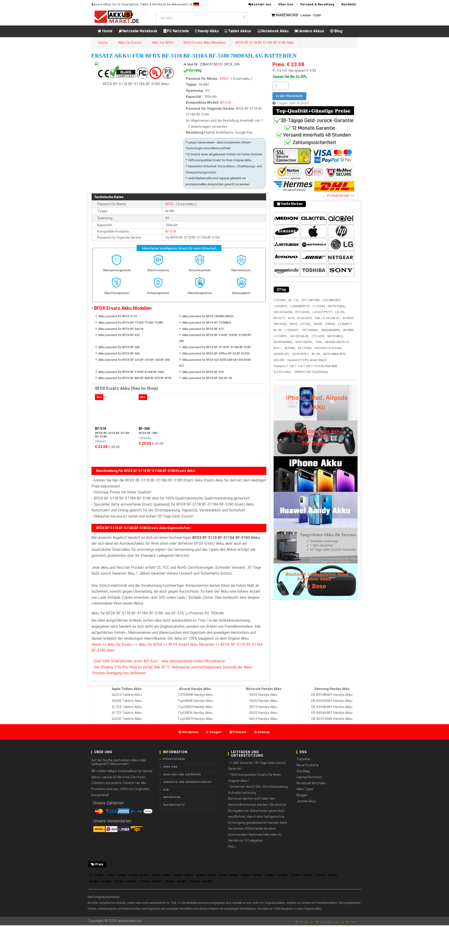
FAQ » (232, 846)
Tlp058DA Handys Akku (195, 713)
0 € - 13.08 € (96, 875)
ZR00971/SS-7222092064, (311, 372)
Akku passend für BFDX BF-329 (203, 372)
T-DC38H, (280, 300)
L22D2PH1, (281, 306)
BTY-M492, (302, 312)
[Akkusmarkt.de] (119, 16)
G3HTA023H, (304, 342)
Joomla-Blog (306, 801)
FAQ (353, 922)
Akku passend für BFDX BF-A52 (119, 335)
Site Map (303, 771)
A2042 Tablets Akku (127, 719)
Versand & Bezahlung (317, 4)
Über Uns (285, 4)
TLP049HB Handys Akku (195, 695)
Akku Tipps (305, 789)
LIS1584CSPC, (332, 300)
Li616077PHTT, (322, 312)
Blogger (302, 795)
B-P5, (291, 318)
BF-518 (225, 103)
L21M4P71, (345, 324)
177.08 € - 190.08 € (150, 881)
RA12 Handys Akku (263, 719)
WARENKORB (287, 15)
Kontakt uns (261, 4)
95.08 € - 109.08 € (251, 875)
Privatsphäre (174, 759)
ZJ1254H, (319, 306)
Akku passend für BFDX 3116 (117, 316)
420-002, (279, 360)
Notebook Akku (275, 31)
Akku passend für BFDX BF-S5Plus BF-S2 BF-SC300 (216, 353)
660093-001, (282, 354)
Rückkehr (349, 4)
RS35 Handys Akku (263, 701)
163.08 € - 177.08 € (125, 881)
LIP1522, (305, 324)
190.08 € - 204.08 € (176, 881)
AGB (166, 789)
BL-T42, (294, 300)
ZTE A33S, (318, 336)
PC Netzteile (178, 31)
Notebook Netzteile (311, 783)
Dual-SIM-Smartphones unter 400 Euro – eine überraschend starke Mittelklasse (159, 661)
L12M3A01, (292, 330)
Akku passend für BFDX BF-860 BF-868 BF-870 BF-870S (134, 378)
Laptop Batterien (309, 777)
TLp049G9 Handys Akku (195, 707)
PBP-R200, (280, 324)
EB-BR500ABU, (283, 342)
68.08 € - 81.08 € (206, 875)
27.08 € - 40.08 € (138, 875)
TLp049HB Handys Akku (195, 701)
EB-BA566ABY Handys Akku (331, 713)
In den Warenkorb (289, 96)
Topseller (304, 759)
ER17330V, (305, 348)
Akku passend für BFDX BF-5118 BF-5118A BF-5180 (216, 347)
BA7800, (348, 330)
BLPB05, (348, 318)
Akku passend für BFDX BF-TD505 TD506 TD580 (130, 322)
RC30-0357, (304, 318)
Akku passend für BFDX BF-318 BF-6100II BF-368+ (131, 372)
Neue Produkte (308, 765)
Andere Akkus (312, 31)
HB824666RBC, (331, 330)
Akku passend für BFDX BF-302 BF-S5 (207, 378)
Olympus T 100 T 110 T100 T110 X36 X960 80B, (306, 366)
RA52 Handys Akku (263, 695)
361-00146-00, (299, 336)
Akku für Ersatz (129, 43)
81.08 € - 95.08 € (228, 875)
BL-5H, (316, 354)
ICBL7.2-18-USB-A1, (327, 318)
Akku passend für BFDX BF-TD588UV (206, 322)
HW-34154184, (283, 312)
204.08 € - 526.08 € (201, 881)
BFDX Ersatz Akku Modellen (204, 43)
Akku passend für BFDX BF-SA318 (120, 329)
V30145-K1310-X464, (328, 348)
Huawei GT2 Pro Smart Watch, (307, 360)
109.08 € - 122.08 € (276, 875)
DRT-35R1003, (310, 300)
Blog (337, 31)
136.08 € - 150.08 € (326, 875)
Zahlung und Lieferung (182, 774)
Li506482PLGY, (300, 306)
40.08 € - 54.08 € (161, 875)
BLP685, (290, 348)
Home (106, 31)
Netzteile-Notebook (139, 31)
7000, (318, 342)
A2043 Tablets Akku (127, 701)
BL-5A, (278, 330)
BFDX (224, 79)
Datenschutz (174, 805)
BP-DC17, (280, 318)
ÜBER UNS (170, 766)
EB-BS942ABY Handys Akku (331, 701)
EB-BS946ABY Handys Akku (331, 707)
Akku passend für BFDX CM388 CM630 (208, 316)
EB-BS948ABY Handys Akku (331, 695)
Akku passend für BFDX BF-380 (119, 347)
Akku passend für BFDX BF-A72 (203, 329)
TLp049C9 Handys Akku (195, 719)
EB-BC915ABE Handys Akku (331, 719)
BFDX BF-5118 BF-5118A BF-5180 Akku (265, 43)
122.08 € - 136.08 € (301, 875)
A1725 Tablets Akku (127, 713)
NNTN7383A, (336, 306)
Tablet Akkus (239, 31)
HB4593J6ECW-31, (337, 342)
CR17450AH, (310, 330)
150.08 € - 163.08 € (100, 881)
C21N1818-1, (300, 354)
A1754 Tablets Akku (127, 707)
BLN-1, (278, 348)
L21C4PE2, (281, 336)
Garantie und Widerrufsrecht (187, 782)
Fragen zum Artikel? (293, 103)
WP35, (294, 324)
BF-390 (144, 429)
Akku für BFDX (162, 43)
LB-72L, (340, 312)
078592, (330, 324)
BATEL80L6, (335, 336)
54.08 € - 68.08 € (183, 875)
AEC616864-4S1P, (334, 354)
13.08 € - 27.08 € (116, 875)
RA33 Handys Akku (263, 713)
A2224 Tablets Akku (127, 695)
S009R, (318, 324)
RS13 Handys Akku (263, 707)
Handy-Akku (208, 31)
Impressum (172, 797)
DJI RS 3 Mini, (283, 372)
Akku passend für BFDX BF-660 (119, 353)
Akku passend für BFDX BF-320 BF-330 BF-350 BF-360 (134, 359)
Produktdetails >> (340, 195)
